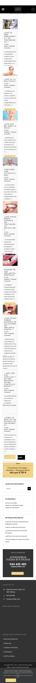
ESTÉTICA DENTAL (9, 656)
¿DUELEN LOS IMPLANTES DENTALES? (15, 527)
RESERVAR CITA (17, 573)
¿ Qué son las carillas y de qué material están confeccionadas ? (10, 362)
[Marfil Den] (18, 8)
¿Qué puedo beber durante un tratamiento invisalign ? (10, 207)
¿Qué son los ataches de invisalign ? (16, 536)
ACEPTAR (11, 680)
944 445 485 (18, 564)
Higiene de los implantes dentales (10, 260)
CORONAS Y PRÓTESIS (11, 647)
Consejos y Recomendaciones (14, 505)
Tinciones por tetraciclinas (10, 161)
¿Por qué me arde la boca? (10, 115)
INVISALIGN (7, 643)
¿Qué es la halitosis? (10, 70)
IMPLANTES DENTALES (11, 639)
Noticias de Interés (11, 503)
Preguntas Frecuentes (12, 507)
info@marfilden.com (18, 566)
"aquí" (17, 676)
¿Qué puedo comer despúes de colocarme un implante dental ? (10, 309)
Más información (10, 457)
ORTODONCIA (8, 652)
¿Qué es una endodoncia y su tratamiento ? (10, 24)
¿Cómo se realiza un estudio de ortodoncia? (10, 409)
